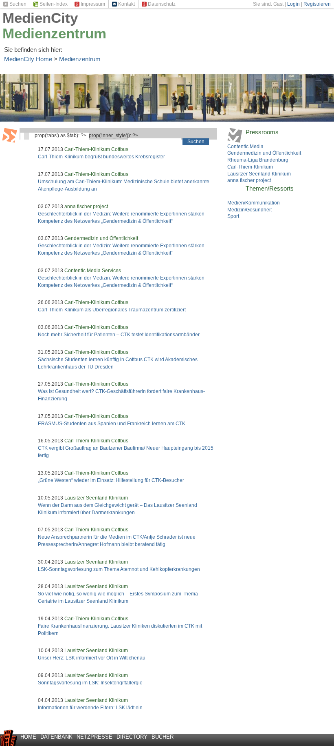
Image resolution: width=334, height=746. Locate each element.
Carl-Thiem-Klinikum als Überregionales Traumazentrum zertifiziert (112, 310)
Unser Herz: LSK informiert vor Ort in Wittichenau (91, 658)
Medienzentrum (54, 33)
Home (28, 737)
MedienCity (40, 18)
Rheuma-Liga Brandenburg (257, 160)
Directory (131, 737)
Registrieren (317, 4)
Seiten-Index (54, 4)
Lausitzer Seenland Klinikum (96, 498)
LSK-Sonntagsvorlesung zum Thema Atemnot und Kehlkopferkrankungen (119, 569)
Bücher (163, 737)
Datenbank (56, 737)
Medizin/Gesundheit (249, 210)
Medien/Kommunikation (253, 203)
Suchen (17, 4)
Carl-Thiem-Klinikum (250, 167)
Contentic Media (245, 146)
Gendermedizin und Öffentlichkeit (101, 238)
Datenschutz (162, 4)
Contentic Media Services (92, 270)
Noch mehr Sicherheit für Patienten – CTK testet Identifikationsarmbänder (119, 334)
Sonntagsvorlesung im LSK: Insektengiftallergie (90, 683)
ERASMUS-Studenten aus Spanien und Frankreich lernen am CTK (111, 423)
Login (293, 4)
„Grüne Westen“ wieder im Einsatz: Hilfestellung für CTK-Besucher (111, 480)
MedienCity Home (28, 59)
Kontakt (126, 4)
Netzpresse (94, 737)
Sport (233, 216)
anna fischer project (86, 206)
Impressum (93, 4)
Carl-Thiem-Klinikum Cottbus (96, 149)
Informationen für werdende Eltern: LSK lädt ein (90, 707)
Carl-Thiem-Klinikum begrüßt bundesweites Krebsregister (101, 157)
